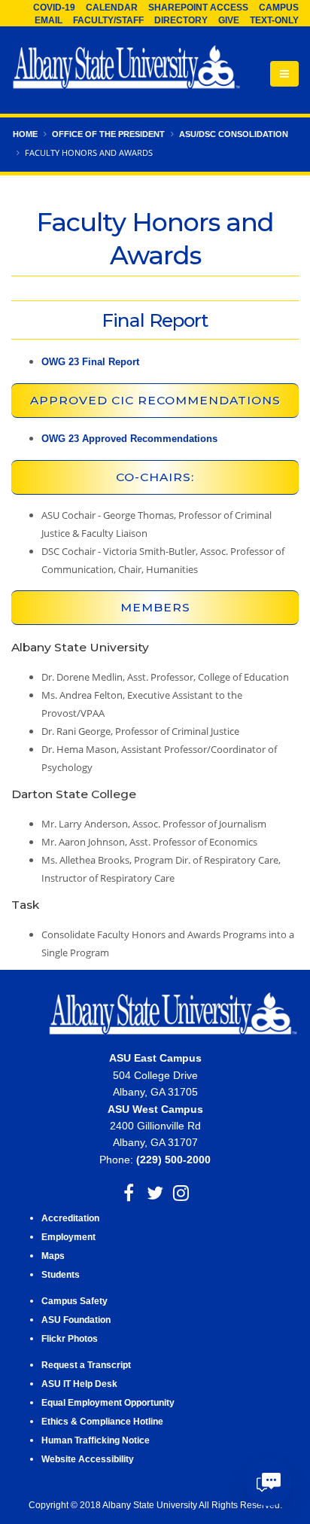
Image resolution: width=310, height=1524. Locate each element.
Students (60, 1274)
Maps (53, 1255)
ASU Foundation (76, 1319)
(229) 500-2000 (173, 1160)
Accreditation (70, 1218)
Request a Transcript (86, 1365)
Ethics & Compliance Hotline (102, 1421)
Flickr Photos (69, 1338)
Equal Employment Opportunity (108, 1402)
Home (25, 134)
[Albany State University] (126, 68)
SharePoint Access (198, 7)
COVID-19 (54, 7)
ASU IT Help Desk (79, 1383)
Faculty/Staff (108, 20)
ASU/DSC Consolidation (233, 134)
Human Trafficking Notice (95, 1440)
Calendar (112, 7)
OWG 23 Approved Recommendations (129, 438)
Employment (68, 1237)
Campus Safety (74, 1301)
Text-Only (274, 20)
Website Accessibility (88, 1459)
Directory (181, 20)
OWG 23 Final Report (90, 361)
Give (228, 20)
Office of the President (108, 134)
